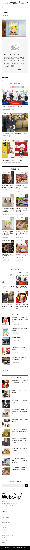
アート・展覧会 (5, 517)
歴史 (3, 520)
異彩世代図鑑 (5, 530)
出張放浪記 (4, 540)
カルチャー (4, 514)
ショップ (4, 537)
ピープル (4, 527)
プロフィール (21, 69)
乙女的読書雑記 (5, 525)
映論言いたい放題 (6, 522)
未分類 (3, 542)
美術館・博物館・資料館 (7, 535)
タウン (3, 532)
